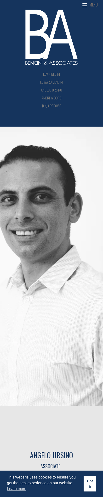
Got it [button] (90, 484)
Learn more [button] (16, 489)
